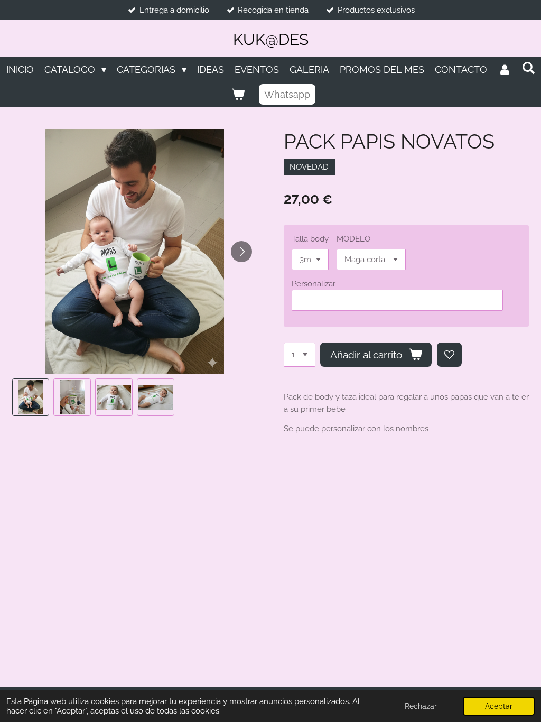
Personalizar (313, 284)
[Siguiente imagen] (241, 251)
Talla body (310, 239)
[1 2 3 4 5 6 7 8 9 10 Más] (299, 355)
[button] (31, 397)
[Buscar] (528, 68)
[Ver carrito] (237, 94)
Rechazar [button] (421, 706)
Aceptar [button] (498, 706)
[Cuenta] (504, 69)
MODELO (353, 239)
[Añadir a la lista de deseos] (449, 355)
